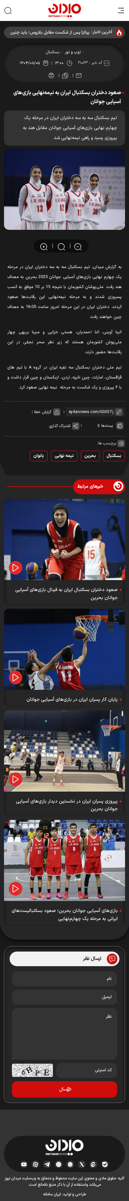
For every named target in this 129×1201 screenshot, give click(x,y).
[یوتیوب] (24, 1164)
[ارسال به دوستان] (78, 75)
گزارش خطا (42, 412)
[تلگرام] (47, 1164)
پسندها (107, 426)
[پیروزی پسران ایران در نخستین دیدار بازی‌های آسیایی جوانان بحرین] (64, 751)
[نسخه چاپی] (51, 75)
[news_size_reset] (60, 246)
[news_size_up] (44, 246)
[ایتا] (93, 1164)
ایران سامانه (52, 1194)
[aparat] (35, 1164)
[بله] (105, 1164)
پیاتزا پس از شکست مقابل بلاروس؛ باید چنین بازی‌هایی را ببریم (50, 32)
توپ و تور (73, 52)
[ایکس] (82, 1164)
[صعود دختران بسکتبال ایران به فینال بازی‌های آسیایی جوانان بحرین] (64, 539)
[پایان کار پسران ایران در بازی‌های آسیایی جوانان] (64, 649)
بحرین (90, 456)
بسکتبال (52, 52)
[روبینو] (59, 1164)
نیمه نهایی (64, 456)
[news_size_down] (78, 246)
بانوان (38, 456)
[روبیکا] (70, 1164)
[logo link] (64, 10)
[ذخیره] (65, 76)
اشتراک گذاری (59, 426)
